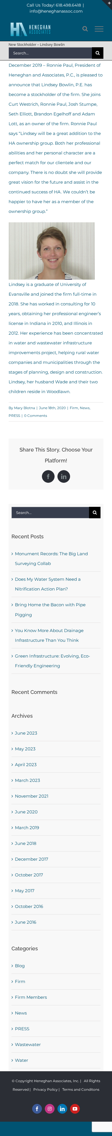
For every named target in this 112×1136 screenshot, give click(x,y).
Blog (20, 965)
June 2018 (25, 843)
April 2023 (25, 764)
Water (21, 1060)
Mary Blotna (24, 408)
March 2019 (27, 827)
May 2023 (25, 749)
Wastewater (28, 1044)
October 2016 (29, 906)
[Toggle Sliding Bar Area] (107, 5)
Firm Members (31, 997)
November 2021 (31, 796)
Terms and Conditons (80, 1089)
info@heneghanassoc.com (56, 11)
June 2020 (26, 812)
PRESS (14, 415)
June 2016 (25, 922)
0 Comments (35, 415)
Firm (74, 408)
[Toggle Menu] (99, 29)
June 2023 (26, 733)
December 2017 (31, 859)
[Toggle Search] (85, 29)
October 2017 (29, 875)
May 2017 (24, 890)
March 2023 (27, 780)
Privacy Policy (45, 1089)
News (85, 408)
